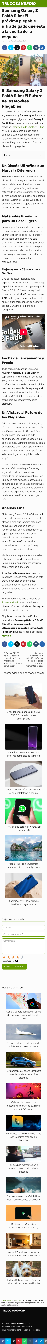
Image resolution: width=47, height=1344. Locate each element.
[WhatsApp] (29, 47)
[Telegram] (41, 1341)
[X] (17, 47)
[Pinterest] (23, 47)
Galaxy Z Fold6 (19, 126)
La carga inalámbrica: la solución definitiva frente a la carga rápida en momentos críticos (34, 659)
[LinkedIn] (42, 47)
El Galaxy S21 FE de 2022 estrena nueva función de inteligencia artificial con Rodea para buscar (13, 659)
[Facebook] (4, 47)
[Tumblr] (36, 47)
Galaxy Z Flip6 (36, 126)
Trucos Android (10, 602)
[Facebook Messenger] (11, 47)
